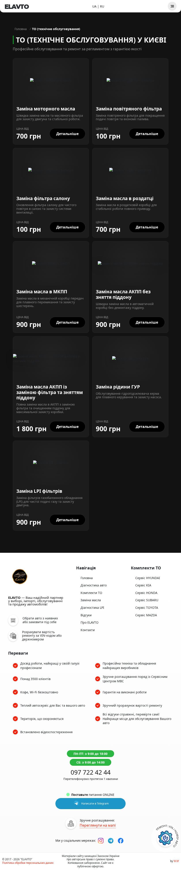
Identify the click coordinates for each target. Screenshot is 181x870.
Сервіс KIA (143, 585)
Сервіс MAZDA (146, 615)
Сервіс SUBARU (146, 600)
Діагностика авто (94, 585)
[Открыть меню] (172, 6)
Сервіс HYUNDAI (147, 578)
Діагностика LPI (92, 607)
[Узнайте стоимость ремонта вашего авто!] (165, 838)
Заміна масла (91, 600)
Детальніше (67, 133)
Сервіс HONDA (146, 593)
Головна (21, 29)
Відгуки (86, 615)
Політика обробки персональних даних (27, 863)
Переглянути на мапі (98, 825)
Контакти (88, 630)
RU (102, 6)
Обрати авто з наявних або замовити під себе (40, 620)
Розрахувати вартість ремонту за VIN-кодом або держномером (42, 635)
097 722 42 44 (91, 772)
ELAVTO (16, 6)
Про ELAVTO (89, 622)
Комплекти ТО (91, 593)
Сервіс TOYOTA (146, 607)
